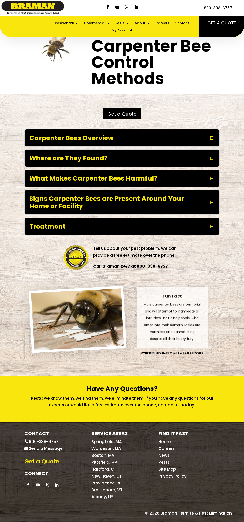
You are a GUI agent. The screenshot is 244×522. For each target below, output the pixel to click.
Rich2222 (160, 352)
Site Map (167, 469)
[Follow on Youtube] (117, 7)
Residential (64, 23)
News (163, 455)
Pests (120, 23)
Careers (162, 23)
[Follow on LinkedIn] (136, 7)
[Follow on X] (127, 7)
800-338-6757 (218, 8)
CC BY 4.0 (170, 352)
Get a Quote (221, 23)
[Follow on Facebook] (108, 7)
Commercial (94, 23)
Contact (182, 23)
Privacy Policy (172, 476)
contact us (169, 405)
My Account (122, 31)
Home (164, 441)
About (140, 23)
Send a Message (46, 448)
